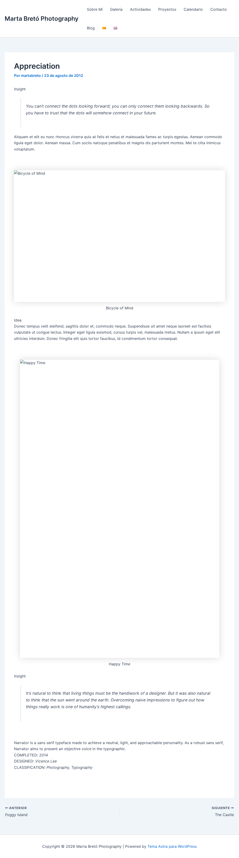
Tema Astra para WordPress (172, 846)
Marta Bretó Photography (41, 18)
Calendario (193, 9)
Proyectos (167, 9)
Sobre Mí (95, 9)
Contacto (218, 9)
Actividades (140, 9)
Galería (116, 9)
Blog (91, 28)
